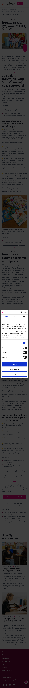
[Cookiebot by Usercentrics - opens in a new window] (20, 312)
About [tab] (23, 316)
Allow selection (14, 369)
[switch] (25, 348)
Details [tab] (14, 316)
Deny (14, 374)
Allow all (14, 364)
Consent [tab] (5, 316)
